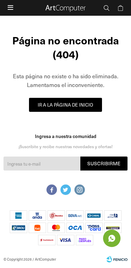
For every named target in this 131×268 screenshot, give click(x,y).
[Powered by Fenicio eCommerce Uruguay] (117, 259)
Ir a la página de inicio (65, 104)
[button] (107, 8)
